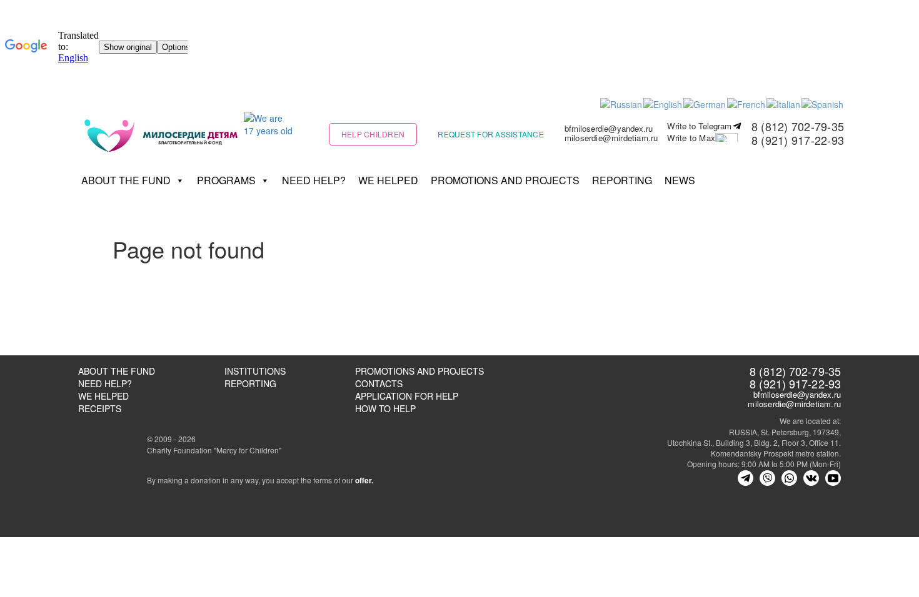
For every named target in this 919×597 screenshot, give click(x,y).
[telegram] (745, 478)
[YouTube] (833, 478)
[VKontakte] (811, 478)
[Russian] (621, 103)
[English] (663, 103)
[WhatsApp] (789, 478)
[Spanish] (823, 103)
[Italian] (783, 103)
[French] (746, 103)
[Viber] (767, 478)
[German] (705, 103)
